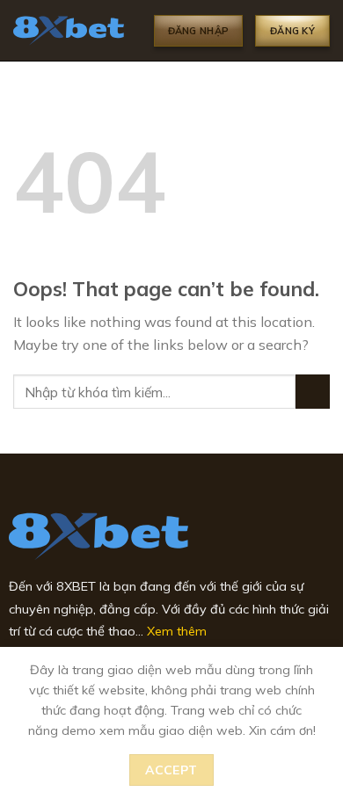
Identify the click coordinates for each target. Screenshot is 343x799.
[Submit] (313, 391)
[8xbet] (70, 31)
